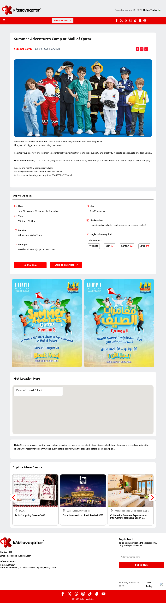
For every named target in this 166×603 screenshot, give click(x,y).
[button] (12, 323)
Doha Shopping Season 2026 (30, 516)
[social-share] (137, 49)
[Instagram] (130, 20)
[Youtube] (144, 20)
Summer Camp (23, 49)
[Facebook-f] (116, 20)
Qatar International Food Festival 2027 (83, 516)
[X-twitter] (121, 20)
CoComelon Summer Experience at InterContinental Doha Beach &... (128, 517)
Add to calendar (64, 265)
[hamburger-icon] (3, 20)
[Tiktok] (135, 20)
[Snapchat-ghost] (140, 20)
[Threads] (126, 20)
